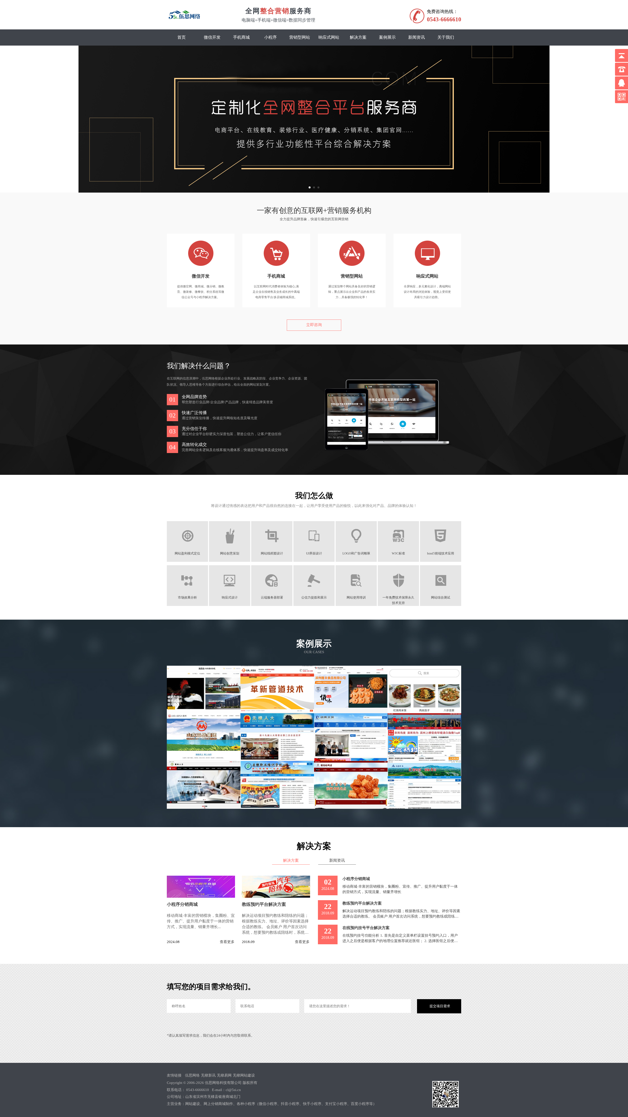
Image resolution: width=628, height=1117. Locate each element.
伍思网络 (192, 1075)
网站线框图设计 (272, 553)
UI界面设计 (314, 553)
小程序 (270, 37)
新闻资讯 (416, 37)
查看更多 (227, 942)
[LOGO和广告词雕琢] (356, 546)
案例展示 (387, 37)
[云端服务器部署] (272, 590)
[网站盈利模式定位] (187, 546)
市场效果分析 (187, 597)
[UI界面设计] (314, 546)
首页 (181, 37)
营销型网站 (299, 37)
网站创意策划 (229, 553)
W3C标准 (398, 553)
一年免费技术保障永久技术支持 (398, 598)
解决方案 (358, 37)
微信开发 (212, 37)
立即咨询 (314, 325)
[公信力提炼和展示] (314, 590)
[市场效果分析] (187, 590)
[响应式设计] (230, 590)
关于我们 (445, 37)
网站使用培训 (356, 597)
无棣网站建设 (244, 1075)
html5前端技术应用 (440, 553)
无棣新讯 (208, 1075)
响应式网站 (328, 37)
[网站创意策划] (230, 546)
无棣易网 (224, 1075)
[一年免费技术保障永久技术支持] (398, 590)
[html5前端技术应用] (441, 546)
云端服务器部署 (272, 597)
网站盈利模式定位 (187, 553)
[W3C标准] (398, 546)
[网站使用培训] (356, 590)
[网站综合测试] (441, 590)
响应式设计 (230, 597)
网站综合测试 (440, 597)
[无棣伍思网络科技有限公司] (184, 15)
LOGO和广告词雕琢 (356, 553)
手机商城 (241, 37)
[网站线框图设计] (272, 546)
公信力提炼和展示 (314, 597)
